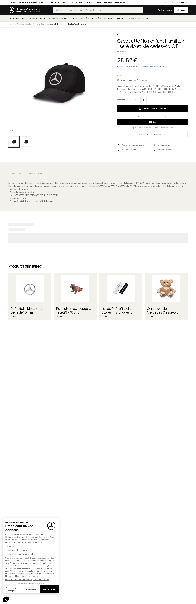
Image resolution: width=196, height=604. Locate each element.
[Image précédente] (12, 83)
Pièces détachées (104, 18)
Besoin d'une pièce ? (139, 18)
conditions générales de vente (162, 128)
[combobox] (98, 10)
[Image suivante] (105, 83)
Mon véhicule (18, 18)
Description (16, 173)
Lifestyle (121, 18)
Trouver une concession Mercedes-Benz (111, 2)
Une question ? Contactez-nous (152, 134)
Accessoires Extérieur (58, 18)
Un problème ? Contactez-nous (61, 2)
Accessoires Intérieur (82, 18)
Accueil (11, 24)
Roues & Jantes (36, 18)
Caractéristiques (35, 173)
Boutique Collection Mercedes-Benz (31, 24)
